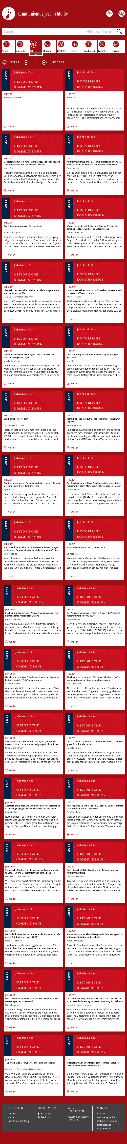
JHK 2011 (57, 62)
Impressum (103, 1128)
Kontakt (101, 1113)
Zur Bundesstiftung (18, 1121)
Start (15, 62)
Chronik (12, 1113)
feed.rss (45, 1117)
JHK (35, 62)
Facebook (46, 1113)
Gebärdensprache (107, 1121)
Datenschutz (104, 1124)
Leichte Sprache (106, 1117)
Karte (11, 1117)
